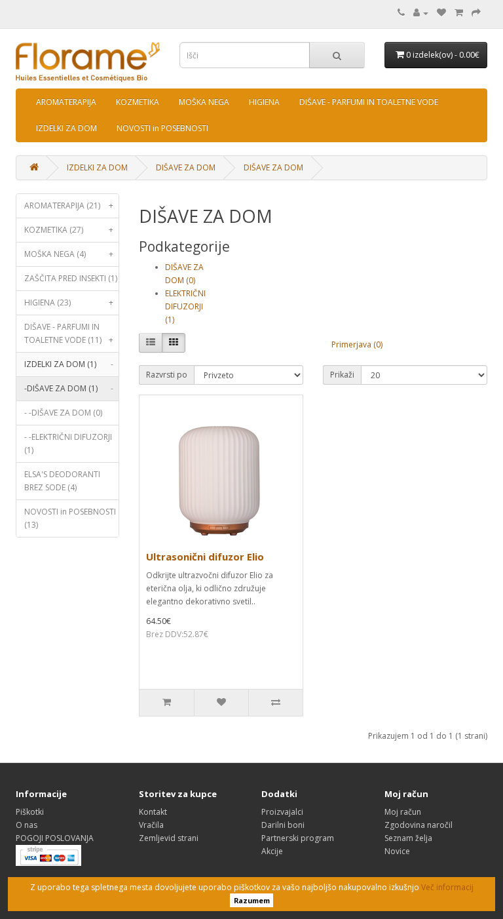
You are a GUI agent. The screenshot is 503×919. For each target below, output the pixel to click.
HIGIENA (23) (68, 302)
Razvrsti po (166, 374)
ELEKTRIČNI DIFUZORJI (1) (185, 306)
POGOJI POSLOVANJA (55, 838)
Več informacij (447, 887)
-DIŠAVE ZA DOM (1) (68, 388)
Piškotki (30, 811)
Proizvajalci (282, 811)
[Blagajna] (476, 12)
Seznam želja (408, 838)
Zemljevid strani (168, 838)
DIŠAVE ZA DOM (185, 167)
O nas (26, 825)
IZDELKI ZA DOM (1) (68, 364)
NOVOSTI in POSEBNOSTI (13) (70, 518)
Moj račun (402, 811)
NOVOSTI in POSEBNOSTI (162, 128)
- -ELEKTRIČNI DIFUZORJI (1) (68, 443)
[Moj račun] (420, 12)
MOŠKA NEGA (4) (68, 254)
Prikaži (342, 374)
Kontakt (153, 811)
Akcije (272, 851)
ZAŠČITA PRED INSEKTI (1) (70, 278)
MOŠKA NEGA (204, 102)
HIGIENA (264, 102)
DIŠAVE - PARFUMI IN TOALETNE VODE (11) (68, 333)
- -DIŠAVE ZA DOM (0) (63, 412)
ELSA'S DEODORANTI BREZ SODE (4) (62, 481)
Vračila (151, 825)
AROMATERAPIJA (66, 102)
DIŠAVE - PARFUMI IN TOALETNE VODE (368, 102)
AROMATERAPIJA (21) (68, 205)
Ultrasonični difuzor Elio (205, 556)
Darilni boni (283, 825)
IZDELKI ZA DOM (66, 128)
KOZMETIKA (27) (68, 229)
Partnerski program (297, 838)
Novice (397, 851)
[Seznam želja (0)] (441, 12)
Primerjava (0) (356, 344)
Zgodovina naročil (418, 825)
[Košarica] (459, 12)
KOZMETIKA (137, 102)
